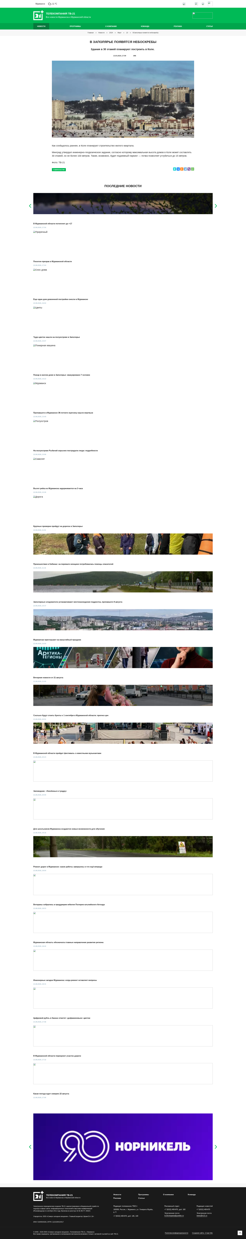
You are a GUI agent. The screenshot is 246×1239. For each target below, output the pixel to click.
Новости (41, 26)
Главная (91, 32)
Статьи (209, 26)
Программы (75, 26)
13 (127, 32)
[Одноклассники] (181, 169)
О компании (111, 26)
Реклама (178, 26)
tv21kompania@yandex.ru (174, 1216)
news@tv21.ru (202, 1216)
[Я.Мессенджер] (174, 169)
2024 (111, 32)
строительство (59, 170)
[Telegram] (185, 169)
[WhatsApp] (192, 169)
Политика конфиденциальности (176, 1233)
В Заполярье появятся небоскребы (145, 32)
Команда (145, 26)
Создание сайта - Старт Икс (202, 1233)
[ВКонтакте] (178, 169)
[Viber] (189, 169)
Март (119, 32)
